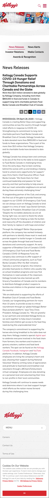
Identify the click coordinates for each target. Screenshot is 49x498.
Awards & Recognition (24, 56)
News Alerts (34, 47)
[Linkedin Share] (34, 112)
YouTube (37, 351)
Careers (6, 437)
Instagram (24, 351)
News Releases (16, 47)
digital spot (41, 335)
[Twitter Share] (30, 112)
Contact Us (7, 445)
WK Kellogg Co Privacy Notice (31, 481)
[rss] (21, 112)
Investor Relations (14, 52)
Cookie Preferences (24, 486)
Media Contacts (36, 52)
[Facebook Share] (39, 112)
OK (24, 493)
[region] (24, 478)
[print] (43, 112)
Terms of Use (8, 454)
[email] (26, 112)
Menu (9, 427)
